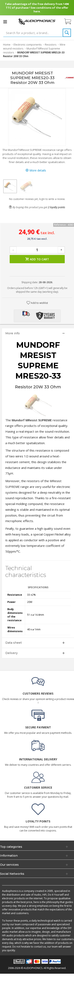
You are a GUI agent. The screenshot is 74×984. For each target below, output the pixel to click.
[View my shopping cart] (69, 21)
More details (37, 170)
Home (6, 44)
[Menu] (5, 21)
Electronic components (28, 44)
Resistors (51, 44)
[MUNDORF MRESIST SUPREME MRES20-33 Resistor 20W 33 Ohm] (10, 186)
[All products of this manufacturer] (69, 77)
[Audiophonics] (37, 21)
